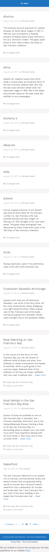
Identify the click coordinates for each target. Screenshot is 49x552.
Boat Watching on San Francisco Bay (17, 341)
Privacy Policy (16, 542)
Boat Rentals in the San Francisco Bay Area (18, 402)
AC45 (6, 252)
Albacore (9, 145)
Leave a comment (14, 386)
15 (23, 524)
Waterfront (10, 464)
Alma (6, 67)
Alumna (8, 16)
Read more (40, 375)
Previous (8, 524)
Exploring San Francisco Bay (19, 382)
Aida (6, 171)
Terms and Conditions (30, 542)
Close (27, 550)
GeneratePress (40, 537)
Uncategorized (12, 53)
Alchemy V (10, 118)
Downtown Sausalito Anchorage (24, 288)
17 (30, 524)
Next (36, 524)
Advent (8, 198)
